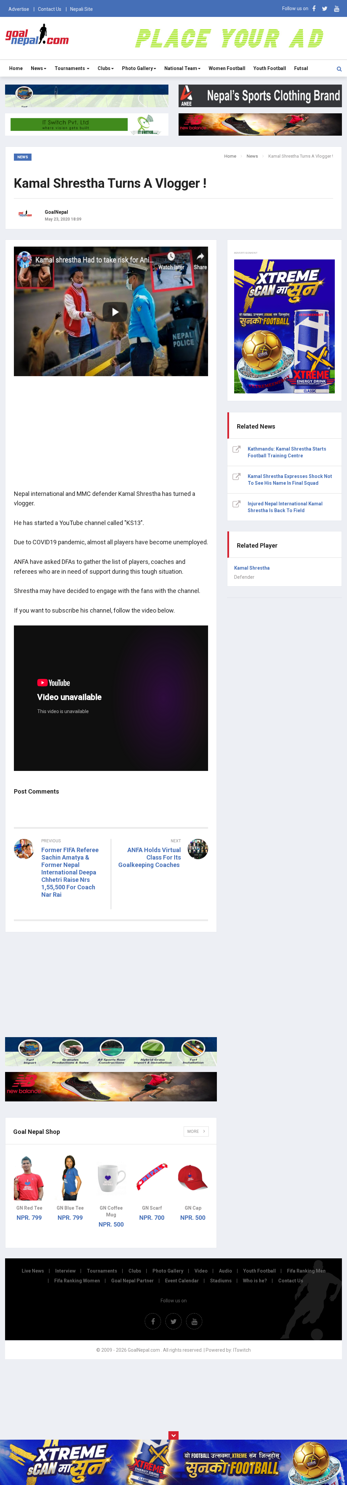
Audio (225, 1271)
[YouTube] (336, 8)
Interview (65, 1271)
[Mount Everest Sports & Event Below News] (111, 1064)
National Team (180, 68)
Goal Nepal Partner (132, 1280)
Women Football (227, 68)
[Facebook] (313, 8)
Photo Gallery (137, 68)
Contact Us (49, 9)
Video (201, 1271)
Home (16, 68)
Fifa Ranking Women (77, 1280)
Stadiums (221, 1280)
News (37, 68)
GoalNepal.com (37, 37)
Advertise (18, 9)
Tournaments (70, 68)
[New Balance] (111, 1099)
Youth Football (269, 68)
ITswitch (242, 1350)
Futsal (301, 68)
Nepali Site (81, 9)
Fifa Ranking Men (306, 1271)
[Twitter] (324, 8)
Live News (33, 1271)
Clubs (104, 68)
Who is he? (255, 1280)
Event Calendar (182, 1280)
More (193, 1131)
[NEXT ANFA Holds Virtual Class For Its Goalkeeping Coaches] (163, 884)
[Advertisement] (111, 436)
